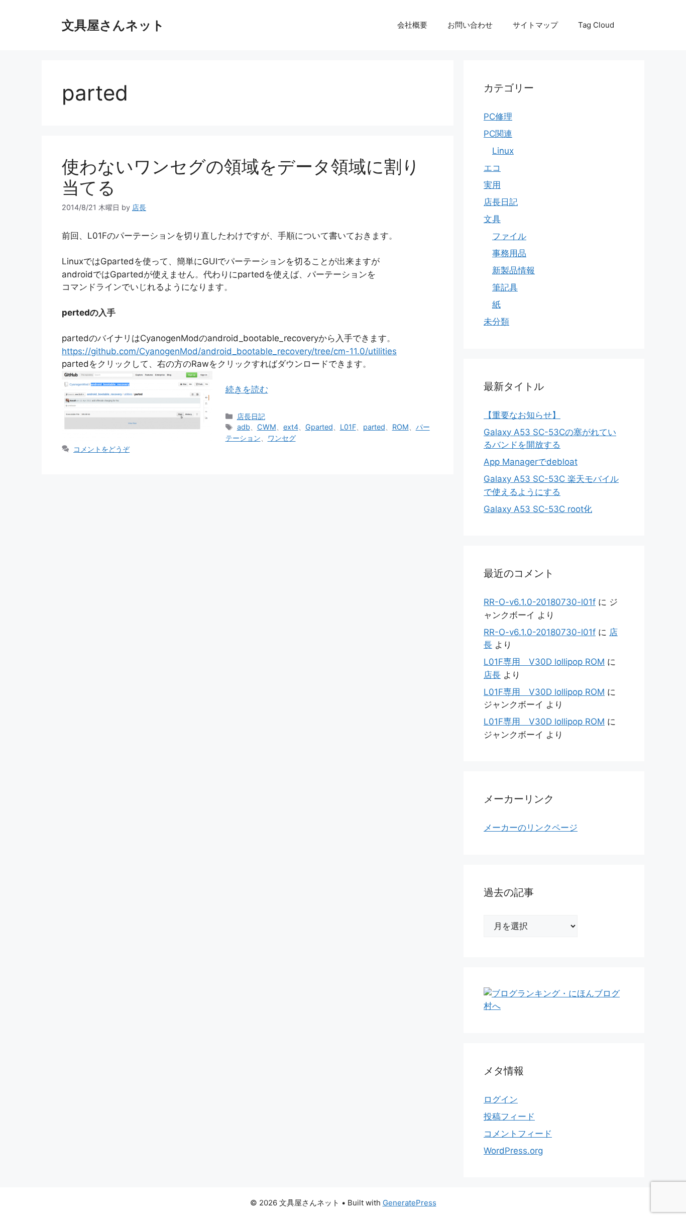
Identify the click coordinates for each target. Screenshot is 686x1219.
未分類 (496, 322)
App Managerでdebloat (531, 462)
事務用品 (509, 253)
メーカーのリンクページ (531, 828)
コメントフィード (518, 1134)
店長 (492, 675)
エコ (492, 168)
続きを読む (246, 389)
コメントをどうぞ (101, 449)
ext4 (290, 427)
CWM (266, 427)
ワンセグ (282, 438)
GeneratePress (409, 1202)
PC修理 (498, 117)
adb (243, 427)
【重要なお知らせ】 (522, 415)
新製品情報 (513, 270)
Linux (503, 151)
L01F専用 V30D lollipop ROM (544, 662)
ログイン (501, 1099)
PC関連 (498, 134)
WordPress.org (513, 1151)
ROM (400, 427)
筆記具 (505, 287)
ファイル (509, 236)
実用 (492, 185)
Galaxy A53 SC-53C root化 (538, 509)
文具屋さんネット (113, 25)
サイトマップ (535, 25)
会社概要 (412, 25)
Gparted (319, 427)
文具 (492, 219)
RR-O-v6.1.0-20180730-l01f (540, 602)
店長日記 (251, 416)
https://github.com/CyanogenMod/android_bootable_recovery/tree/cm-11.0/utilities (229, 351)
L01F (348, 427)
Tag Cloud (596, 25)
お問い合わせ (470, 25)
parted (374, 427)
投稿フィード (509, 1116)
